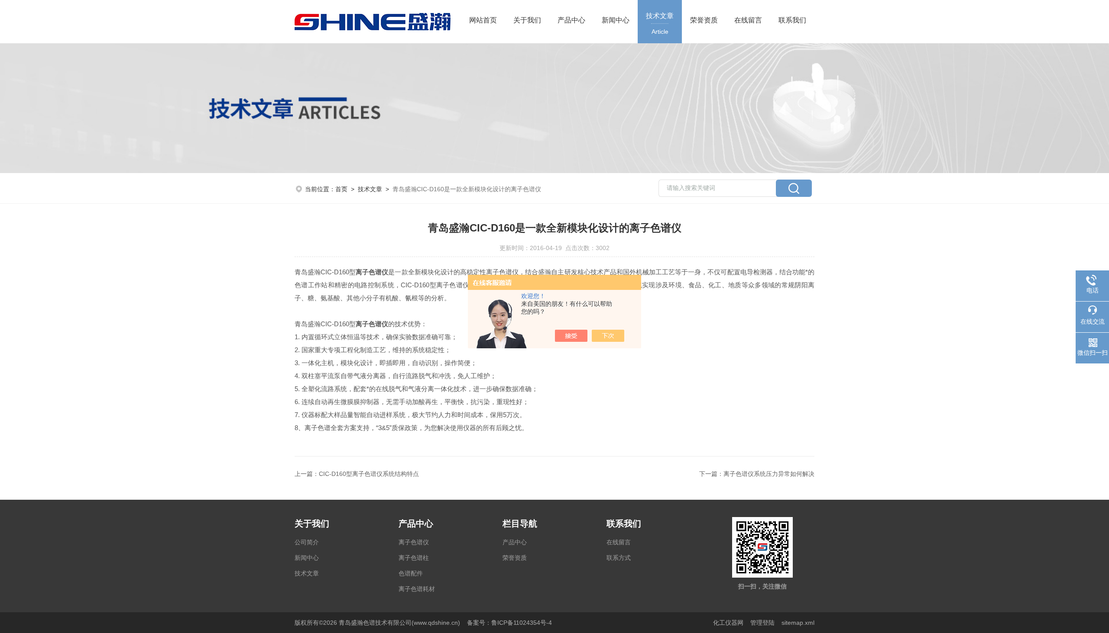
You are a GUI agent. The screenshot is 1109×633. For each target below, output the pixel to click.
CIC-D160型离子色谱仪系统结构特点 (369, 473)
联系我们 (792, 20)
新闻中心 (615, 20)
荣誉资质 (704, 20)
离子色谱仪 (414, 542)
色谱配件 (411, 573)
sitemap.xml (797, 622)
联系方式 (618, 557)
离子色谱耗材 (417, 588)
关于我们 (527, 20)
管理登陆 (762, 622)
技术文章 (660, 23)
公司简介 (307, 542)
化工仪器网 (728, 622)
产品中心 (571, 20)
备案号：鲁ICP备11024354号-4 (509, 622)
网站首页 (483, 20)
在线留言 (748, 20)
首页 (341, 189)
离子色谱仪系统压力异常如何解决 (768, 473)
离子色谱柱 (414, 557)
